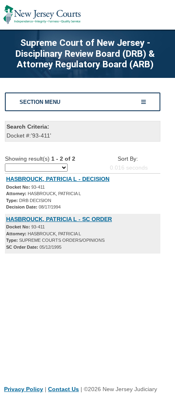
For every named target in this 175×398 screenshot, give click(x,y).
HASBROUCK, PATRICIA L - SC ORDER (59, 219)
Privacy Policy (23, 389)
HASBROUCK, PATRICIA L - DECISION (57, 179)
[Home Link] (42, 15)
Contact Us (63, 389)
